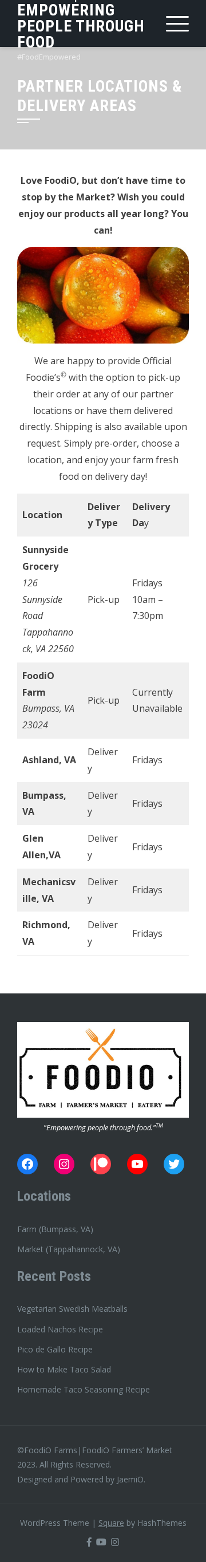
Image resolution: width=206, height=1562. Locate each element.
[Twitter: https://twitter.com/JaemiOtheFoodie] (174, 1164)
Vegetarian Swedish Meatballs (72, 1308)
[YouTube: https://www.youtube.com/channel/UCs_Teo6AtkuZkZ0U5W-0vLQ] (137, 1164)
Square (111, 1522)
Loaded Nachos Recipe (60, 1329)
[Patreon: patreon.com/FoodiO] (100, 1164)
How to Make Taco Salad (64, 1369)
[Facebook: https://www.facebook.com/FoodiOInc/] (27, 1164)
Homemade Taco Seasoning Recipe (83, 1389)
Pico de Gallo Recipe (55, 1349)
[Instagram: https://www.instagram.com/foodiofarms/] (64, 1164)
